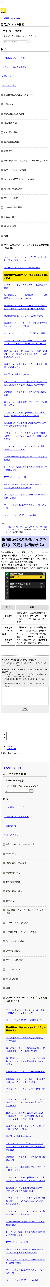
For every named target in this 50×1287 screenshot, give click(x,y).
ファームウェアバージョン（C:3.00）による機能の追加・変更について (25, 259)
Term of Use (11, 749)
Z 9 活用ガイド (13, 527)
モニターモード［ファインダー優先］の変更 (24, 333)
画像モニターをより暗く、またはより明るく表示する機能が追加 (25, 365)
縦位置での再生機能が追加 (16, 374)
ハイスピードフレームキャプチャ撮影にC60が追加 (25, 286)
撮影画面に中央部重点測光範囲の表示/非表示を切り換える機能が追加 (25, 424)
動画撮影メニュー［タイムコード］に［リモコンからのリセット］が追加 (25, 324)
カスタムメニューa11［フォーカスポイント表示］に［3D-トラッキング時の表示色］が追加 (25, 342)
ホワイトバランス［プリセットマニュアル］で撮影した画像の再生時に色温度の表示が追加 (25, 383)
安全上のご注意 (9, 85)
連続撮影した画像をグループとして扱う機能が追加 (25, 393)
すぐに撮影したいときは (13, 58)
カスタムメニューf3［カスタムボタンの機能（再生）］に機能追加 (24, 448)
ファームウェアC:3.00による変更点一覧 (22, 267)
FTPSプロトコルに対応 (15, 477)
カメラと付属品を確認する (14, 67)
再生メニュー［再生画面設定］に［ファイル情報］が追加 (25, 404)
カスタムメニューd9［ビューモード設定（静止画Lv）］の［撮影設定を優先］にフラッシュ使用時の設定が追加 (25, 354)
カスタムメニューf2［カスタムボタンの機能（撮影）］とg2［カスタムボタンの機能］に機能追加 (25, 436)
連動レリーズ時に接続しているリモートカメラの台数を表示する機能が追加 (25, 486)
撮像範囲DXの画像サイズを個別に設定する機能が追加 (26, 276)
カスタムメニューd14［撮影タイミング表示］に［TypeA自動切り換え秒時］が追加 (25, 414)
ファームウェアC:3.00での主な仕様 (20, 515)
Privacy (9, 746)
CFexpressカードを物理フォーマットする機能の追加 (25, 458)
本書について (8, 76)
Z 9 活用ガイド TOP (13, 768)
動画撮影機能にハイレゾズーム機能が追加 (23, 316)
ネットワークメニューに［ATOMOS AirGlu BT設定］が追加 (25, 496)
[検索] (29, 41)
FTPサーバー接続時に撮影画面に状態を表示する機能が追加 (25, 468)
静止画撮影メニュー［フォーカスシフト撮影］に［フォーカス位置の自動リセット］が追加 (25, 307)
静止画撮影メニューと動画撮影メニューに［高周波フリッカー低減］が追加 (25, 297)
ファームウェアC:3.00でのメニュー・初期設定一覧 (25, 506)
